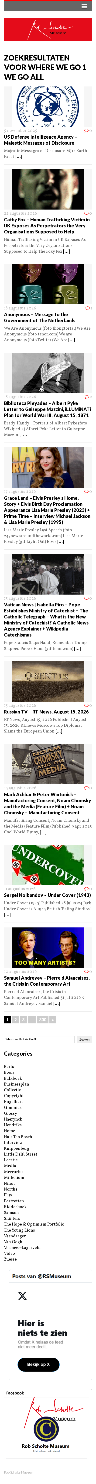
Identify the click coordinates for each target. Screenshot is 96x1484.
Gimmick (13, 1108)
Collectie (12, 1090)
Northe (10, 1189)
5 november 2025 (20, 131)
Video (9, 1254)
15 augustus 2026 (20, 599)
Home (9, 1131)
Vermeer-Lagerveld (22, 1248)
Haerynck (13, 1119)
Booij (9, 1073)
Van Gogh (13, 1242)
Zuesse (10, 1259)
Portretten (14, 1201)
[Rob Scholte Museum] (48, 29)
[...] (18, 157)
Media (10, 1166)
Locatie (11, 1160)
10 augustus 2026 (20, 972)
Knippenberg (16, 1149)
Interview (13, 1143)
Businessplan (16, 1084)
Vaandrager (15, 1236)
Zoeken (84, 1039)
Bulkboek (13, 1079)
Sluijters (12, 1219)
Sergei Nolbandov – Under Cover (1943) (47, 895)
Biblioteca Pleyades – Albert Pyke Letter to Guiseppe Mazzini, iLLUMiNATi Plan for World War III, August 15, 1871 (47, 409)
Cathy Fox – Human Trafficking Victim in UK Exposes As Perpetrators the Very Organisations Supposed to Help (47, 225)
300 (42, 1019)
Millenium (14, 1178)
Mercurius (14, 1172)
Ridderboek (15, 1207)
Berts (9, 1067)
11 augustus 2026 (20, 889)
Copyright (14, 1096)
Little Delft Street (20, 1154)
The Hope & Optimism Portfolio (34, 1224)
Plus (8, 1195)
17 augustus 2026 (20, 492)
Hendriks (13, 1125)
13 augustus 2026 (20, 788)
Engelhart (13, 1102)
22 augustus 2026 (20, 214)
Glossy (10, 1114)
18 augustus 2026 (20, 308)
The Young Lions (19, 1230)
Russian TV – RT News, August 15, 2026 (46, 711)
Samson (11, 1213)
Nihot (9, 1184)
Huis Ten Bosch (18, 1137)
